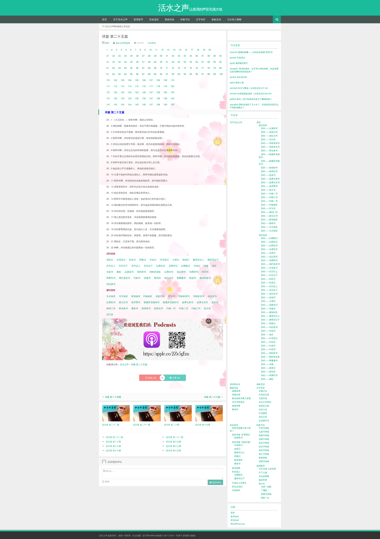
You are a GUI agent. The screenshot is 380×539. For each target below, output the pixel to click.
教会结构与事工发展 (241, 398)
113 (122, 86)
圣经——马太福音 (269, 230)
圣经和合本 (235, 384)
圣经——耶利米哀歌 (270, 356)
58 (208, 61)
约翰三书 (195, 308)
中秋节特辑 (264, 427)
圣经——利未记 (268, 282)
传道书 (110, 271)
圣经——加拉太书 (269, 135)
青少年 (262, 483)
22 (113, 55)
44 (125, 61)
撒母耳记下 (213, 259)
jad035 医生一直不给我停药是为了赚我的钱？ (251, 98)
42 (113, 61)
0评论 (153, 42)
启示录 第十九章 (173, 441)
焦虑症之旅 (264, 405)
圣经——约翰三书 (269, 197)
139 (165, 98)
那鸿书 (157, 277)
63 (119, 67)
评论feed (235, 520)
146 (144, 104)
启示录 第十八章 (113, 445)
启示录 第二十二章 (114, 437)
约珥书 (205, 271)
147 (151, 104)
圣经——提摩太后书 (270, 182)
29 (155, 55)
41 (107, 61)
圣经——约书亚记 (269, 338)
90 (161, 74)
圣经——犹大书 (268, 189)
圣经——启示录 (268, 139)
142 (115, 104)
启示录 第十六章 (113, 450)
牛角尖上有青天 (239, 482)
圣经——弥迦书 (268, 308)
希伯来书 (123, 308)
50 (161, 61)
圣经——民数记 (268, 323)
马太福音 (110, 296)
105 (136, 80)
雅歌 (119, 271)
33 (179, 55)
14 (174, 49)
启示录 (109, 314)
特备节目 (185, 19)
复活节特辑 (264, 442)
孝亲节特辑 (264, 450)
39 (214, 55)
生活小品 (263, 409)
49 (155, 61)
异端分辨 (236, 394)
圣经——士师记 (268, 301)
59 (214, 61)
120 (172, 86)
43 (119, 61)
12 (162, 49)
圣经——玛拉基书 (269, 327)
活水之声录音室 (123, 42)
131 (108, 98)
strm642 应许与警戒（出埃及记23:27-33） (249, 87)
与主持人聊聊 (234, 19)
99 (214, 74)
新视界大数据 (189, 535)
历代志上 (135, 265)
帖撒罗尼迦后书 (171, 302)
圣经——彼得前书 (269, 167)
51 (167, 61)
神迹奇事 (236, 405)
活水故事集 (264, 476)
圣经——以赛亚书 (269, 249)
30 (161, 55)
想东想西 (236, 467)
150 (172, 104)
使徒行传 (160, 296)
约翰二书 (183, 308)
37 (202, 55)
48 (149, 61)
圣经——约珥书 (268, 349)
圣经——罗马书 (268, 208)
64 (125, 67)
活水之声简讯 (265, 401)
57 (202, 61)
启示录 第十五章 (173, 450)
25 (131, 55)
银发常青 (263, 479)
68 (149, 67)
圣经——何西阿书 (269, 260)
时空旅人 (236, 471)
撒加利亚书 (205, 277)
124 (129, 92)
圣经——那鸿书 (268, 371)
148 (158, 104)
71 (167, 67)
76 (196, 67)
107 (151, 80)
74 (185, 67)
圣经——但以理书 (269, 256)
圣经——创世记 (268, 278)
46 (137, 61)
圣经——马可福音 (269, 226)
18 (198, 49)
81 (107, 74)
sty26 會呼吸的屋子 (239, 63)
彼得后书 (158, 308)
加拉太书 (212, 296)
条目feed (235, 516)
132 (115, 98)
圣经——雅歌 (267, 378)
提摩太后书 (202, 302)
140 (172, 98)
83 (119, 74)
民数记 (143, 259)
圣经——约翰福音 (269, 204)
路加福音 (135, 296)
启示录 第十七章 (173, 445)
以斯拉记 (160, 265)
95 (191, 74)
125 (136, 92)
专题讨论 (263, 390)
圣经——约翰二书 (269, 200)
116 (144, 86)
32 (173, 55)
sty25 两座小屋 (237, 82)
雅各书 (134, 308)
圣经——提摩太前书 (270, 178)
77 (202, 67)
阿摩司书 (110, 277)
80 (220, 67)
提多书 (215, 302)
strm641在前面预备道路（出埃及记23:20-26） (251, 93)
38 (208, 55)
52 (173, 61)
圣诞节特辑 (264, 439)
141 (108, 104)
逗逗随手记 (264, 420)
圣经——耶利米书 (269, 352)
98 (208, 74)
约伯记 (197, 265)
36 (196, 55)
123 (122, 92)
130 (172, 92)
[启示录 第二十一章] (147, 412)
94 (185, 74)
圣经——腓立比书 (269, 215)
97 (202, 74)
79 (214, 67)
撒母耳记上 (198, 259)
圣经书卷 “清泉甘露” (241, 441)
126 (144, 92)
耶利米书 (141, 271)
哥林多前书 (184, 296)
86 (137, 74)
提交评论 (216, 482)
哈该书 (192, 277)
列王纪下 (123, 265)
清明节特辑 (264, 461)
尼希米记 (173, 265)
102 (115, 80)
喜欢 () (152, 377)
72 (173, 67)
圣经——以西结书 (269, 245)
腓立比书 (123, 302)
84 (125, 74)
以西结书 (168, 271)
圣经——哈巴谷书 (269, 293)
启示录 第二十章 (113, 441)
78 (208, 67)
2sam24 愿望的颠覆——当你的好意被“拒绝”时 (251, 52)
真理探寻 (138, 19)
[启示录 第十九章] (209, 412)
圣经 (106, 42)
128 (158, 92)
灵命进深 (154, 19)
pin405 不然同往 (237, 57)
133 (122, 98)
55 (191, 61)
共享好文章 (264, 394)
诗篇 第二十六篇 (212, 396)
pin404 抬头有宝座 (238, 77)
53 (179, 61)
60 (220, 61)
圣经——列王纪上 (269, 271)
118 (158, 86)
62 (113, 67)
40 (220, 55)
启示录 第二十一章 (174, 437)
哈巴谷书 (168, 277)
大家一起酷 (266, 486)
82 (113, 74)
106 (144, 80)
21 (107, 55)
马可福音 (123, 296)
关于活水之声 (120, 19)
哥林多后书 (198, 296)
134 (129, 98)
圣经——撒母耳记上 (270, 315)
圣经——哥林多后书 (270, 146)
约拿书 (137, 277)
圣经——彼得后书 (269, 171)
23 (119, 55)
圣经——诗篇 (267, 364)
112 (115, 86)
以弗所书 (110, 302)
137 (151, 98)
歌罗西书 (135, 302)
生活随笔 (263, 413)
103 (122, 80)
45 (131, 61)
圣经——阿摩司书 (269, 375)
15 (180, 49)
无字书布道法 (238, 401)
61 (107, 67)
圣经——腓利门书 (269, 212)
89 (155, 74)
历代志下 (148, 265)
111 (108, 86)
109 (165, 80)
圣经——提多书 (268, 174)
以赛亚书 (129, 271)
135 (136, 98)
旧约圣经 (263, 235)
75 (191, 67)
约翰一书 (171, 308)
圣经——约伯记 (268, 341)
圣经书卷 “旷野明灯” (241, 434)
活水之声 (124, 364)
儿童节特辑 (264, 431)
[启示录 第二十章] (178, 412)
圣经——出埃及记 (269, 267)
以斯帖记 (185, 265)
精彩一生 (265, 497)
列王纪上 (110, 265)
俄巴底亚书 (124, 277)
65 (131, 67)
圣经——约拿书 (268, 345)
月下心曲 (263, 472)
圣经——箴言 (267, 334)
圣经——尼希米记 (269, 304)
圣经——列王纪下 (269, 275)
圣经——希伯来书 (269, 150)
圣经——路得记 (268, 367)
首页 (104, 19)
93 (179, 74)
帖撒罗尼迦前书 (152, 302)
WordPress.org (238, 523)
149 (165, 104)
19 (204, 49)
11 (156, 49)
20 (210, 49)
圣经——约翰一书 (269, 193)
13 (168, 49)
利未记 (132, 259)
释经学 (235, 409)
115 (136, 86)
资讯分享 (263, 416)
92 (173, 74)
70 (161, 67)
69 (155, 67)
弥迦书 (147, 277)
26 (137, 55)
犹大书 (207, 308)
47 (143, 61)
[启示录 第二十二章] (116, 412)
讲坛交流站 (237, 486)
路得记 (186, 259)
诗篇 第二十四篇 (113, 396)
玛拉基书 (110, 283)
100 (221, 74)
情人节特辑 (264, 453)
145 (136, 104)
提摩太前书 (187, 302)
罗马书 (171, 296)
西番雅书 (181, 277)
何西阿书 (193, 271)
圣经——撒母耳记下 (270, 319)
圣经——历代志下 (269, 289)
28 (149, 55)
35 (191, 55)
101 (108, 80)
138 (158, 98)
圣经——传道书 (268, 252)
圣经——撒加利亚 (269, 312)
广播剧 (264, 490)
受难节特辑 (264, 435)
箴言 (214, 265)
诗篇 (206, 265)
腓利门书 (110, 308)
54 (185, 61)
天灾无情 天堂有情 (267, 468)
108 (158, 80)
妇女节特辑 (264, 446)
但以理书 (181, 271)
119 (165, 86)
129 (165, 92)
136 (144, 98)
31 (167, 55)
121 (108, 92)
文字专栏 (200, 19)
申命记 (153, 259)
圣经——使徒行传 (269, 131)
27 (143, 55)
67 (143, 67)
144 (129, 104)
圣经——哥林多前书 (270, 143)
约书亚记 (164, 259)
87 (143, 74)
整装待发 (169, 19)
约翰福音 (147, 296)
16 (186, 49)
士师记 (175, 259)
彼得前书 (146, 308)
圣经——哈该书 (268, 297)
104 (129, 80)
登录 (233, 512)
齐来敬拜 (236, 490)
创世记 (109, 259)
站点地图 (137, 535)
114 (129, 86)
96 (196, 74)
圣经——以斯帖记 (269, 237)
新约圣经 (263, 125)
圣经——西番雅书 (269, 360)
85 (131, 74)
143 (122, 104)
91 (167, 74)
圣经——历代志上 (269, 286)
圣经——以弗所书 (269, 128)
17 (192, 49)
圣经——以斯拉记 (269, 241)
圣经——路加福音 (269, 219)
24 (125, 55)
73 (179, 67)
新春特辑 (263, 457)
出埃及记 (121, 259)
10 (150, 49)
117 (151, 86)
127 (151, 92)
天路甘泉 (263, 398)
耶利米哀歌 (155, 271)
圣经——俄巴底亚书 (270, 263)
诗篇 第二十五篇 (115, 36)
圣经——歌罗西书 (269, 186)
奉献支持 (216, 19)
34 (185, 55)
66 (137, 67)
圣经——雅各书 (268, 223)
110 (172, 80)
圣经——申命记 (268, 330)
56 (196, 61)
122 (115, 92)
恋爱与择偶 (266, 493)
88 (149, 74)
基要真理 (236, 390)
